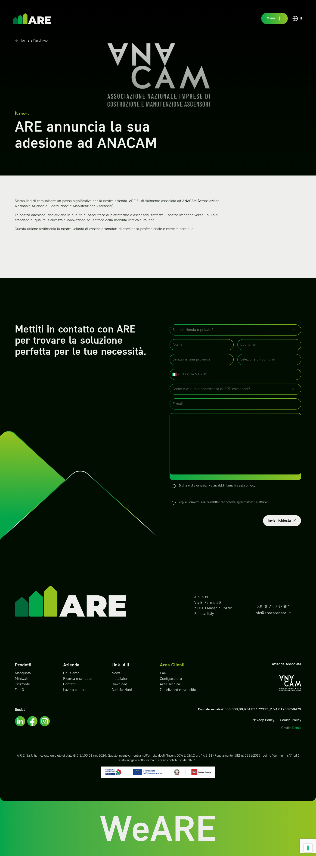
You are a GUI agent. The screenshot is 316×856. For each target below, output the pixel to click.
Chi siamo (71, 673)
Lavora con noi (75, 690)
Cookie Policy (290, 720)
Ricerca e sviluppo (78, 679)
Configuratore (171, 679)
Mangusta (23, 673)
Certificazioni (122, 690)
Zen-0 (19, 690)
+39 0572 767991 (272, 607)
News (116, 673)
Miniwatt (21, 679)
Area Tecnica (170, 684)
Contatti (69, 684)
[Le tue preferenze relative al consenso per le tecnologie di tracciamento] (308, 848)
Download (119, 684)
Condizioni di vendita (178, 690)
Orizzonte (22, 684)
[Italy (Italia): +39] (175, 374)
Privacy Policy (263, 720)
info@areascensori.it (273, 613)
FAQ (163, 673)
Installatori (120, 679)
